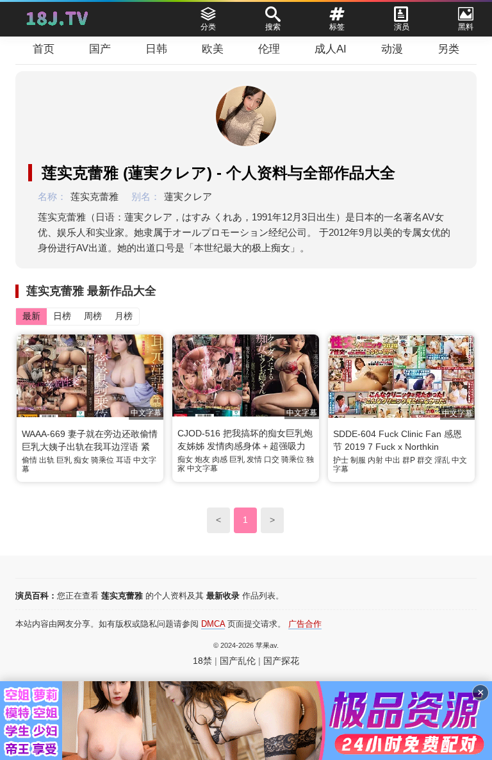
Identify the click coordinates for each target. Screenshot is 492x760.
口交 (271, 459)
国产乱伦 (238, 661)
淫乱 (442, 460)
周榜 (93, 316)
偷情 (29, 460)
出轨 (46, 460)
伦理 (269, 49)
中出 (392, 460)
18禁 (202, 661)
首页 (43, 49)
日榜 (62, 316)
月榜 (124, 316)
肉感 (219, 459)
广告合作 (305, 624)
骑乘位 (102, 460)
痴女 (81, 460)
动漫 (392, 49)
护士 (340, 460)
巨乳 (64, 460)
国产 (100, 49)
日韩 (156, 49)
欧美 (213, 49)
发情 (254, 459)
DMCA (213, 624)
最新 (31, 316)
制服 (358, 460)
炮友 (202, 459)
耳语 (123, 460)
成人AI (331, 49)
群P (408, 460)
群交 (424, 460)
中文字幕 (202, 468)
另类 (448, 49)
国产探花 (281, 661)
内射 (375, 460)
